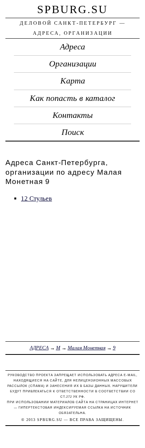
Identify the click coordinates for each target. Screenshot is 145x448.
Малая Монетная (87, 348)
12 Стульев (36, 198)
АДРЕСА (39, 348)
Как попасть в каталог (72, 98)
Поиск (72, 132)
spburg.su (72, 9)
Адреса (72, 46)
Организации (72, 63)
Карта (72, 80)
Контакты (73, 115)
